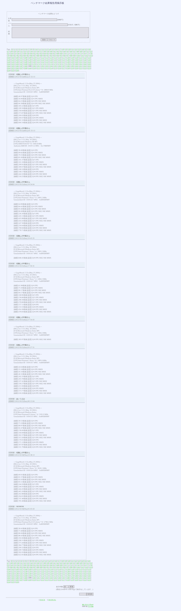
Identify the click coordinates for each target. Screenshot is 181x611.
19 (66, 49)
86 (31, 56)
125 (13, 60)
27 (8, 51)
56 (18, 53)
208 (25, 68)
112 (42, 58)
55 (15, 53)
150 (34, 62)
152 (42, 62)
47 (74, 51)
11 (40, 49)
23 (79, 49)
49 (81, 51)
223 (89, 68)
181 (80, 64)
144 (8, 62)
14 (50, 49)
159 (72, 62)
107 (21, 58)
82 (18, 56)
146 (17, 62)
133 (46, 60)
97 (68, 56)
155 (55, 62)
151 (38, 62)
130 (34, 60)
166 (17, 64)
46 (71, 51)
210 (34, 68)
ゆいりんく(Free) (87, 604)
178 (68, 64)
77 (88, 53)
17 (60, 49)
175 (55, 64)
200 (76, 66)
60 (31, 53)
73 (74, 53)
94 (58, 56)
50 (84, 51)
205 (13, 68)
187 (21, 66)
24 (83, 49)
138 (68, 60)
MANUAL (52, 600)
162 (85, 62)
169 (29, 64)
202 (85, 66)
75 (81, 53)
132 (42, 60)
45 (68, 51)
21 (73, 49)
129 (29, 60)
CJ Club (90, 606)
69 (61, 53)
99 (74, 56)
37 (41, 51)
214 (51, 68)
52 (91, 51)
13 (46, 49)
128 (25, 60)
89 (41, 56)
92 (51, 56)
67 (55, 53)
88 (38, 56)
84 (25, 56)
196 (59, 66)
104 (8, 58)
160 (76, 62)
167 (21, 64)
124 (8, 60)
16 (56, 49)
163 (89, 62)
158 (68, 62)
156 (59, 62)
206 (17, 68)
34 (31, 51)
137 (63, 60)
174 (51, 64)
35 (35, 51)
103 (91, 56)
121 (80, 58)
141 (80, 60)
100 (78, 56)
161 (80, 62)
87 (35, 56)
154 (51, 62)
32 (25, 51)
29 (15, 51)
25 (86, 49)
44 (64, 51)
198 (68, 66)
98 (71, 56)
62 (38, 53)
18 (63, 49)
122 (85, 58)
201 (80, 66)
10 (36, 49)
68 (58, 53)
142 (85, 60)
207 (21, 68)
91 (48, 56)
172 (42, 64)
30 (18, 51)
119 (72, 58)
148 (25, 62)
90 (45, 56)
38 (45, 51)
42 (58, 51)
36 (38, 51)
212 (42, 68)
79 (8, 56)
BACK (42, 600)
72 (71, 53)
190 (34, 66)
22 (76, 49)
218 (68, 68)
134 (51, 60)
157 (63, 62)
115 (55, 58)
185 (13, 66)
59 (28, 53)
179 (72, 64)
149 (29, 62)
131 (38, 60)
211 (38, 68)
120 (76, 58)
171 (38, 64)
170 (34, 64)
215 (55, 68)
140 (76, 60)
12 (43, 49)
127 (21, 60)
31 (21, 51)
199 (72, 66)
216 (59, 68)
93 (55, 56)
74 (78, 53)
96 (64, 56)
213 (46, 68)
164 (8, 64)
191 (38, 66)
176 (59, 64)
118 (68, 58)
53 (8, 53)
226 (17, 70)
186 (17, 66)
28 (11, 51)
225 (13, 70)
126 (17, 60)
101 (82, 56)
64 (45, 53)
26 (89, 49)
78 (91, 53)
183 (89, 64)
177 (63, 64)
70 (64, 53)
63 (41, 53)
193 (46, 66)
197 (63, 66)
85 (28, 56)
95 (61, 56)
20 (69, 49)
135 (55, 60)
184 (8, 66)
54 (11, 53)
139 (72, 60)
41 (55, 51)
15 (53, 49)
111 (38, 58)
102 (86, 56)
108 (25, 58)
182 (85, 64)
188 (25, 66)
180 (76, 64)
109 (29, 58)
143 (89, 60)
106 (17, 58)
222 (85, 68)
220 (76, 68)
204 (8, 68)
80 (11, 56)
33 (28, 51)
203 (89, 66)
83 (21, 56)
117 (63, 58)
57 (21, 53)
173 (46, 64)
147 (21, 62)
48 (78, 51)
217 (63, 68)
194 (51, 66)
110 (34, 58)
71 (68, 53)
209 (29, 68)
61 (35, 53)
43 (61, 51)
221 (80, 68)
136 (59, 60)
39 (48, 51)
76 (84, 53)
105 (13, 58)
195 (55, 66)
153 (46, 62)
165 (13, 64)
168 (25, 64)
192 (42, 66)
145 (13, 62)
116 (59, 58)
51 (88, 51)
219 (72, 68)
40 (51, 51)
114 (51, 58)
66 (51, 53)
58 (25, 53)
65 (48, 53)
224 (8, 70)
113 (46, 58)
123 (89, 58)
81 (15, 56)
